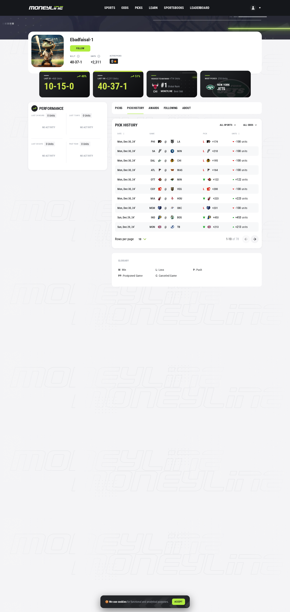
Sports (109, 8)
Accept (178, 601)
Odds (124, 8)
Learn (153, 8)
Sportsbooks (174, 8)
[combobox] (227, 125)
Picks (139, 8)
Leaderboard (199, 8)
